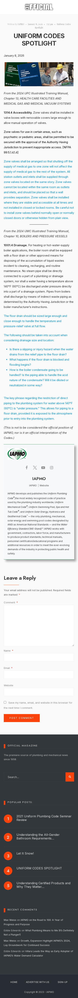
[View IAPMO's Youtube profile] (43, 467)
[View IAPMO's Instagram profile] (51, 467)
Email (8, 667)
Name (8, 650)
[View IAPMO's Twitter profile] (35, 467)
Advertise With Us (37, 982)
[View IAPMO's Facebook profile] (26, 467)
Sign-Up (63, 982)
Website (8, 685)
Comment (11, 602)
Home (13, 982)
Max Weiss (10, 920)
